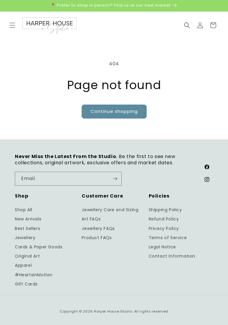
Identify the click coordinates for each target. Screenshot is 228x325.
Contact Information (172, 256)
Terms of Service (168, 238)
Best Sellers (27, 228)
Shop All (23, 210)
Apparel (23, 265)
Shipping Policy (165, 210)
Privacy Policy (164, 228)
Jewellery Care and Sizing (110, 210)
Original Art (27, 256)
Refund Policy (164, 219)
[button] (12, 25)
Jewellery (25, 238)
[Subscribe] (114, 179)
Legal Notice (162, 247)
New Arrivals (28, 219)
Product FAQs (97, 238)
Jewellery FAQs (98, 228)
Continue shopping (114, 111)
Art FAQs (91, 219)
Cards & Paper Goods (38, 247)
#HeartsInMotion (34, 275)
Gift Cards (26, 284)
